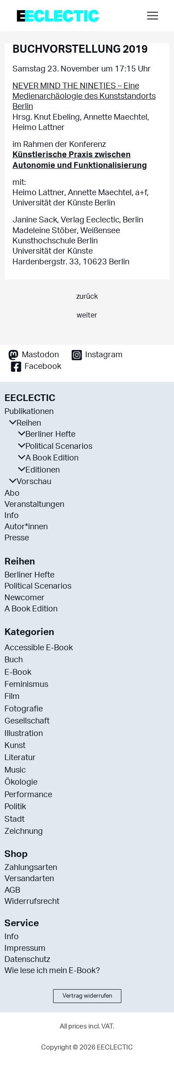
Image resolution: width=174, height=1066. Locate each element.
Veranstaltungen (34, 505)
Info (11, 516)
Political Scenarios (58, 447)
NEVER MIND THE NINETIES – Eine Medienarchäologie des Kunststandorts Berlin (84, 96)
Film (12, 697)
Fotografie (23, 709)
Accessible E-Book (38, 648)
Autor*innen (26, 527)
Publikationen (29, 412)
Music (15, 770)
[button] (87, 996)
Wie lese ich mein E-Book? (52, 971)
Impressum (25, 949)
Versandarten (29, 879)
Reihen (29, 423)
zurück (87, 296)
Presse (16, 538)
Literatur (20, 758)
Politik (15, 807)
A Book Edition (52, 458)
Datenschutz (27, 960)
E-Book (17, 673)
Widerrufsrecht (31, 902)
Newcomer (24, 598)
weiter (87, 315)
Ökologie (20, 782)
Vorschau (34, 482)
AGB (12, 890)
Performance (28, 795)
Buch (13, 660)
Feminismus (26, 685)
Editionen (42, 470)
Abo (12, 493)
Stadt (14, 819)
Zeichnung (23, 832)
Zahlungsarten (30, 868)
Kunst (14, 746)
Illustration (23, 734)
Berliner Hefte (50, 435)
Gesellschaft (27, 721)
